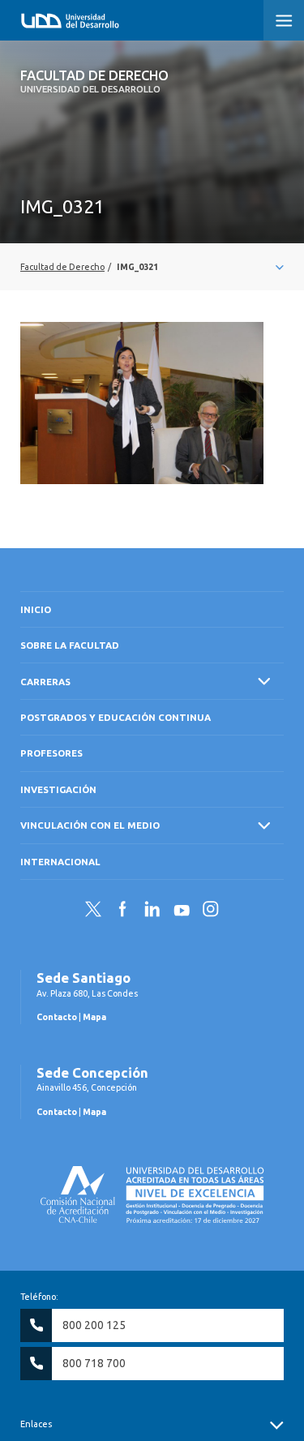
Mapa (94, 1017)
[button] (283, 20)
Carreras (45, 681)
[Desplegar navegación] (152, 266)
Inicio (35, 609)
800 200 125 (94, 1325)
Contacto (56, 1017)
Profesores (51, 753)
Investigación (58, 789)
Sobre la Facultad (69, 645)
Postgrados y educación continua (115, 717)
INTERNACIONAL (60, 861)
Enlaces (36, 1424)
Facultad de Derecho (94, 81)
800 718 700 (94, 1363)
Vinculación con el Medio (90, 825)
